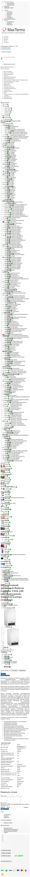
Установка (10, 17)
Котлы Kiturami (11, 169)
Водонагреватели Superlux (14, 257)
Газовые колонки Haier (16, 211)
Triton (6, 483)
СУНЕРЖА (8, 627)
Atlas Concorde (8, 131)
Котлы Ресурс (11, 192)
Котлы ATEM (10, 173)
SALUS (7, 419)
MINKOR (7, 342)
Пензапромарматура (9, 607)
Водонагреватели (8, 200)
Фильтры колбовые (12, 388)
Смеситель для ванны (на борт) (18, 419)
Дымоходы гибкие (12, 359)
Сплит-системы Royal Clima (14, 460)
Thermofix (7, 479)
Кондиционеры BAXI (13, 459)
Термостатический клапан (14, 331)
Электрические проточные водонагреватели (14, 223)
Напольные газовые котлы (17, 130)
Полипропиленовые (12, 354)
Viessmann (7, 509)
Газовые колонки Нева (16, 213)
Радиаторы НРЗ (11, 310)
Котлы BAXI (10, 143)
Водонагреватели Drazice (14, 237)
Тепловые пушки (11, 447)
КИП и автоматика (9, 312)
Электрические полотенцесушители (15, 407)
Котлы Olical (10, 179)
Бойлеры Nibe (11, 248)
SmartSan (7, 444)
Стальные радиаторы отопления (16, 295)
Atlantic (6, 129)
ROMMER (7, 400)
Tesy (6, 476)
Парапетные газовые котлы (17, 135)
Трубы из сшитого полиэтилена (15, 356)
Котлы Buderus (11, 146)
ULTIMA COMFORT (10, 487)
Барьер (6, 551)
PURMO (7, 383)
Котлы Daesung (11, 194)
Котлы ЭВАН (10, 153)
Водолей (7, 559)
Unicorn (7, 492)
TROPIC (5, 459)
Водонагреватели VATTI (13, 261)
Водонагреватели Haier (13, 243)
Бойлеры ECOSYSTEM (13, 268)
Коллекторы (10, 339)
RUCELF (7, 402)
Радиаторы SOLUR (12, 308)
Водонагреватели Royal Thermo (15, 254)
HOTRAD (7, 265)
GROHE (7, 239)
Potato (6, 385)
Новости (9, 14)
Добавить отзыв (5, 788)
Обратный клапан (12, 321)
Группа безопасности (13, 318)
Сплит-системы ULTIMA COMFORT (17, 450)
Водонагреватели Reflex (13, 253)
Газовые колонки (11, 203)
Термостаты (10, 332)
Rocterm (7, 408)
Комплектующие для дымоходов (16, 365)
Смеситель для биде (15, 416)
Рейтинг (3, 807)
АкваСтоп (6, 541)
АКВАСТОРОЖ (9, 535)
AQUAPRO (8, 110)
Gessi (6, 246)
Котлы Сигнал (11, 189)
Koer (6, 325)
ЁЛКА (6, 534)
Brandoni (7, 162)
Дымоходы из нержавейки (14, 362)
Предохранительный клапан (15, 325)
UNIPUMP (7, 489)
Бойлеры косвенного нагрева (15, 201)
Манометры (10, 320)
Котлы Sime (10, 182)
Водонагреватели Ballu (13, 233)
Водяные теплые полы (13, 368)
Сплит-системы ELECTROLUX (16, 456)
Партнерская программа (10, 831)
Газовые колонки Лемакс (17, 206)
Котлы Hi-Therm (11, 155)
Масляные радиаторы (13, 445)
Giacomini (7, 248)
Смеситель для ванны (16, 418)
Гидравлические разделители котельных (18, 337)
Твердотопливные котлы (14, 140)
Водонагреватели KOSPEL (14, 244)
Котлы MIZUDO (11, 156)
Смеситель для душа (15, 420)
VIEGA (6, 498)
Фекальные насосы (12, 281)
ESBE (6, 211)
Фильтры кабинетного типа (17, 381)
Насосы (6, 271)
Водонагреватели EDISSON (14, 238)
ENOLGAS (8, 209)
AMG (6, 106)
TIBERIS (7, 451)
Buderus (15, 661)
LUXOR (7, 333)
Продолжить (4, 809)
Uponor (6, 494)
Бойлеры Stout (11, 256)
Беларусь (5, 552)
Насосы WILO (11, 287)
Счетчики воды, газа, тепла (11, 345)
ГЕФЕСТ (7, 563)
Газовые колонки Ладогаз (17, 207)
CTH (6, 177)
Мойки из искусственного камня (19, 399)
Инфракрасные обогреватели (15, 439)
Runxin (6, 415)
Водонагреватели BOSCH (14, 231)
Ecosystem (7, 214)
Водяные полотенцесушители (18, 402)
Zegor (6, 528)
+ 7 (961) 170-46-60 (6, 51)
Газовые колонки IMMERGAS (18, 204)
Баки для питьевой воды (13, 430)
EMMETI (7, 207)
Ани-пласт (6, 544)
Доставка (9, 11)
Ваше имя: (3, 796)
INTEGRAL (6, 293)
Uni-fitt (6, 491)
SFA (6, 421)
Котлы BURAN (11, 190)
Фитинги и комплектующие (14, 342)
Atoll (6, 134)
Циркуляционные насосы (14, 283)
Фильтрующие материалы (17, 379)
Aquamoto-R (8, 119)
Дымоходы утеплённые (13, 364)
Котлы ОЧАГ (10, 183)
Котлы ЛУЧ (10, 196)
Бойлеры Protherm (12, 251)
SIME (6, 425)
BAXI (6, 136)
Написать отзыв (13, 605)
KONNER (7, 320)
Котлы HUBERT (11, 177)
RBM (6, 394)
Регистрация (10, 3)
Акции (6, 832)
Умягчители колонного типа (18, 378)
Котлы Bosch (10, 145)
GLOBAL (7, 237)
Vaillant (6, 502)
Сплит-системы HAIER (13, 453)
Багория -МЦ (7, 549)
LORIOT (7, 331)
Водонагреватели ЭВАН (13, 267)
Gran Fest (7, 252)
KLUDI (7, 316)
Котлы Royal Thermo (12, 170)
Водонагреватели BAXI (13, 230)
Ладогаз (7, 583)
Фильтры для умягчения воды (15, 386)
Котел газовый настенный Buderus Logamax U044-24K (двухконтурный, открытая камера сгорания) (16, 580)
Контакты (9, 13)
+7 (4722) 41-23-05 (6, 850)
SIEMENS (7, 423)
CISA (6, 171)
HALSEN (7, 261)
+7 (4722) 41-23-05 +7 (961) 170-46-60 (5, 48)
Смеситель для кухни (16, 422)
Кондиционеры (8, 449)
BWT (6, 151)
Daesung (7, 190)
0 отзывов (4, 605)
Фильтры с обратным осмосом (15, 389)
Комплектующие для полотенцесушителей (16, 404)
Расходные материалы (10, 391)
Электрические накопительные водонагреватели (15, 221)
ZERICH (7, 522)
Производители (5, 102)
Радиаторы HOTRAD (13, 311)
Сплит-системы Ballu (13, 455)
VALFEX (7, 496)
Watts (6, 518)
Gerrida (5, 244)
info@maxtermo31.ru (6, 861)
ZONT (6, 524)
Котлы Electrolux (11, 160)
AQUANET (8, 108)
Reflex (6, 404)
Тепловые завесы (11, 446)
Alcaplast (7, 114)
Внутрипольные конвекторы (15, 300)
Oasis (6, 377)
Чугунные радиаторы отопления (16, 297)
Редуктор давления (12, 327)
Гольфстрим (8, 565)
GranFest (7, 255)
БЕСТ (5, 546)
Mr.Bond (7, 359)
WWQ (6, 513)
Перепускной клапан (13, 322)
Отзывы (6, 839)
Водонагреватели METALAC (15, 246)
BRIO (5, 144)
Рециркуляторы (8, 428)
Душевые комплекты (16, 415)
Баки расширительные (13, 432)
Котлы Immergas (11, 172)
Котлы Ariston (11, 142)
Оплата (9, 16)
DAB (6, 184)
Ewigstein (7, 216)
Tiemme (7, 481)
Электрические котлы (13, 139)
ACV (6, 104)
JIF (5, 304)
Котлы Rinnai (10, 180)
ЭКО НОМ (8, 660)
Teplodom (7, 466)
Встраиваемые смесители (17, 412)
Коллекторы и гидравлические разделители (16, 335)
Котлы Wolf (10, 199)
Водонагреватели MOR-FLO (15, 247)
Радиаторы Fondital (12, 305)
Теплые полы (7, 366)
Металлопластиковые (13, 352)
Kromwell (7, 329)
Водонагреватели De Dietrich (15, 236)
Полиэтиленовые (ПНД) (13, 355)
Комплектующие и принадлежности (17, 440)
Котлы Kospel (10, 174)
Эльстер (7, 664)
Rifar (6, 406)
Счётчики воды (11, 347)
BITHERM (7, 138)
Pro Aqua (7, 389)
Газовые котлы (11, 128)
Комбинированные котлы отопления (17, 137)
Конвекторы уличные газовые (15, 442)
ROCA (6, 396)
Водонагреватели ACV (13, 226)
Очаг (6, 602)
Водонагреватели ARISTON (15, 227)
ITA (5, 295)
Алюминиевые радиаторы (14, 291)
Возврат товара (8, 822)
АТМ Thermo (8, 539)
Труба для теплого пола (16, 369)
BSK (4, 145)
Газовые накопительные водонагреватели (13, 218)
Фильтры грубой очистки (14, 385)
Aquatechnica (8, 123)
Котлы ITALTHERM (12, 166)
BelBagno (7, 157)
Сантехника (7, 393)
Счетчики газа (11, 348)
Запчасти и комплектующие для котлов (17, 136)
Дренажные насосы (12, 274)
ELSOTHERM (8, 205)
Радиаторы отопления (10, 290)
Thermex (7, 478)
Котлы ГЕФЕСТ (11, 187)
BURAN (7, 149)
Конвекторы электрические (14, 443)
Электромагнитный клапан (14, 334)
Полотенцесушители (12, 401)
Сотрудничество (8, 840)
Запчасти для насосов (13, 275)
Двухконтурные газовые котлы (18, 132)
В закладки (14, 670)
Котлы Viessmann (11, 150)
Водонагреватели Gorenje (14, 241)
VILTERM (7, 500)
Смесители (10, 411)
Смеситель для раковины (17, 423)
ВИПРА (5, 558)
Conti (6, 182)
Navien (6, 370)
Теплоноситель (11, 392)
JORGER (7, 306)
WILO (6, 511)
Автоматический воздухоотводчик (16, 317)
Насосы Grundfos (11, 288)
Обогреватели (8, 438)
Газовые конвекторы (12, 126)
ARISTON (7, 112)
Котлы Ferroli (10, 162)
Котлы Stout (10, 184)
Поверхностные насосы (13, 285)
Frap (6, 230)
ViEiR (6, 507)
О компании (10, 21)
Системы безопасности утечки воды (17, 328)
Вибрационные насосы (13, 273)
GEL (4, 235)
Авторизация (10, 4)
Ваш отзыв (4, 803)
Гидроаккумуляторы (12, 433)
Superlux (7, 446)
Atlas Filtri (7, 133)
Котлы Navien (11, 167)
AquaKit (7, 115)
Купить (3, 674)
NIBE (6, 365)
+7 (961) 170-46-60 (6, 853)
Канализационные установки (15, 277)
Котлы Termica (11, 197)
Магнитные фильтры (12, 384)
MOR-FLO (7, 344)
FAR (6, 218)
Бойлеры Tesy (11, 270)
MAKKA (5, 336)
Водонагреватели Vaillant (14, 260)
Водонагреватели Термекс (14, 258)
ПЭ (4, 606)
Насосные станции (12, 284)
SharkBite (7, 442)
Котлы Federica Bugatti (13, 147)
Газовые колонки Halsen (16, 210)
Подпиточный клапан (13, 324)
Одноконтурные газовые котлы (18, 133)
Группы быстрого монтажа (14, 338)
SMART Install (8, 427)
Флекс (5, 652)
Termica (7, 470)
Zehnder (7, 530)
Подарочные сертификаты (11, 829)
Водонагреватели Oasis (13, 250)
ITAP (6, 299)
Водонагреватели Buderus (14, 234)
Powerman (7, 387)
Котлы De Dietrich (12, 163)
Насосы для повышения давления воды (18, 278)
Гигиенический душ (15, 413)
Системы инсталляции (13, 409)
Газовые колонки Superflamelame (19, 216)
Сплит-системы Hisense (13, 457)
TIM (6, 453)
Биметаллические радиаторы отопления (18, 298)
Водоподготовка (11, 376)
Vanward (7, 504)
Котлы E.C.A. (10, 176)
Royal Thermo (8, 413)
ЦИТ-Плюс (8, 654)
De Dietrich (7, 194)
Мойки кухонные (12, 395)
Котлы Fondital (11, 165)
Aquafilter (7, 117)
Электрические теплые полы (15, 374)
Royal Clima (8, 412)
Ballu (6, 153)
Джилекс (7, 569)
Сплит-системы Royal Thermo (15, 452)
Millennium (7, 352)
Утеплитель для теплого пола (18, 371)
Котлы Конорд (11, 186)
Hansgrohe (7, 269)
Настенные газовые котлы (17, 129)
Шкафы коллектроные (13, 344)
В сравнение (22, 670)
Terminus (7, 472)
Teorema (7, 464)
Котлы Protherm (11, 157)
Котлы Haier (10, 193)
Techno (6, 462)
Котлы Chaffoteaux (12, 159)
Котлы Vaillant (11, 149)
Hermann (7, 274)
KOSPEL (7, 321)
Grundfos (7, 257)
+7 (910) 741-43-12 (6, 855)
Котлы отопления (8, 125)
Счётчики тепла (11, 349)
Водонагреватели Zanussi (14, 264)
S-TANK (7, 417)
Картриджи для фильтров (14, 382)
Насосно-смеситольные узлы (15, 341)
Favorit (6, 222)
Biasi (6, 160)
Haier (6, 267)
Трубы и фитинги (9, 351)
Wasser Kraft (8, 516)
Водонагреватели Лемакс (14, 265)
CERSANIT (6, 168)
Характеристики (8, 657)
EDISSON (7, 199)
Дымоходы (7, 358)
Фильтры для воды (9, 375)
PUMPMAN (8, 381)
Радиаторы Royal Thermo (14, 304)
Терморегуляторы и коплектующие (16, 372)
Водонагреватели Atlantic (14, 229)
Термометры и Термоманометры (16, 329)
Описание (6, 656)
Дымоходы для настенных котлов (16, 361)
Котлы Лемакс (11, 152)
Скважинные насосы (12, 280)
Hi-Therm (7, 276)
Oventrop (7, 379)
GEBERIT (7, 231)
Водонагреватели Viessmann (14, 263)
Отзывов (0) (7, 658)
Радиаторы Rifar (11, 307)
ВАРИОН (6, 556)
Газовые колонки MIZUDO (17, 214)
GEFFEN (7, 233)
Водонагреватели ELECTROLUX (16, 240)
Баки (5, 429)
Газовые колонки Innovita (17, 209)
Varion (5, 505)
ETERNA (7, 212)
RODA (6, 398)
